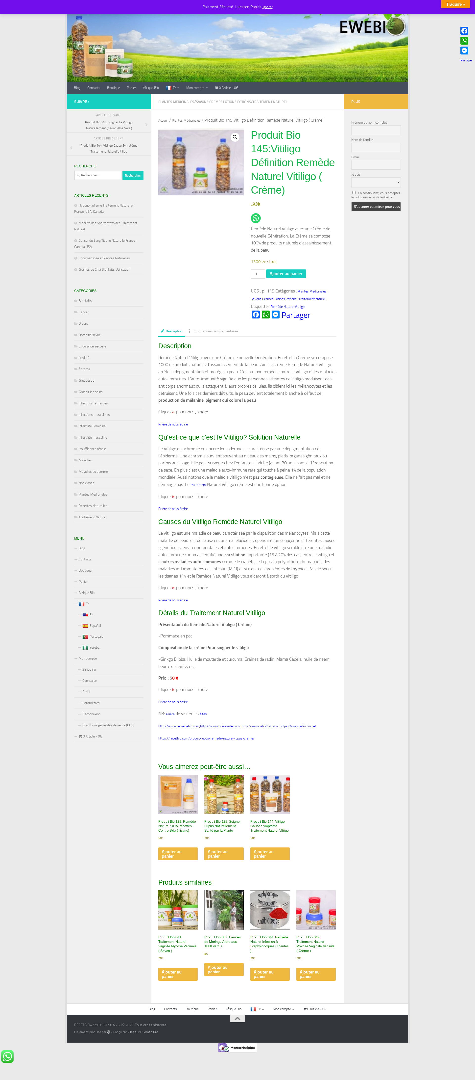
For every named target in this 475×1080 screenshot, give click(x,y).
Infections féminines (93, 403)
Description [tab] (174, 331)
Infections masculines (94, 415)
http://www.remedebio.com (178, 726)
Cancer (84, 312)
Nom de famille (362, 140)
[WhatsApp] (466, 41)
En (91, 615)
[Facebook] (466, 31)
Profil (86, 692)
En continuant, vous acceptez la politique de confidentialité (375, 195)
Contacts (93, 88)
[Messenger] (466, 50)
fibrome (84, 369)
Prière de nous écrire (173, 424)
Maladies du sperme (93, 472)
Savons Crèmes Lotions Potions (223, 102)
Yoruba (94, 647)
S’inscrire (89, 669)
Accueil (163, 120)
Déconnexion (91, 714)
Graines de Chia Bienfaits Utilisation (104, 269)
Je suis (356, 174)
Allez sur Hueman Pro (142, 1032)
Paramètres (91, 703)
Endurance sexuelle (92, 346)
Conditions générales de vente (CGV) (108, 725)
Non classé (86, 483)
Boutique (113, 88)
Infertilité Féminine (92, 426)
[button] (235, 137)
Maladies (85, 460)
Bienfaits (85, 301)
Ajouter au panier (286, 273)
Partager (296, 315)
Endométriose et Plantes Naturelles (104, 258)
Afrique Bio (151, 88)
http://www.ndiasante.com (220, 726)
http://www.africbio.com (260, 726)
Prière (170, 714)
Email (355, 157)
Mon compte (195, 88)
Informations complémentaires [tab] (215, 331)
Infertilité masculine (93, 437)
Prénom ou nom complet (369, 122)
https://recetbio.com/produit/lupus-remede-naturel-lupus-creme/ (206, 738)
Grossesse (86, 380)
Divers (83, 323)
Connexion (89, 681)
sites (203, 714)
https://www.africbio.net (298, 726)
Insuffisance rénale (92, 449)
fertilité (84, 358)
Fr (174, 88)
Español (95, 626)
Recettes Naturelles (93, 506)
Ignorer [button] (267, 7)
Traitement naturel (270, 102)
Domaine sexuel (90, 335)
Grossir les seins (91, 392)
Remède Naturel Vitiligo (288, 307)
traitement (198, 485)
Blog (77, 88)
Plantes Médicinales (176, 102)
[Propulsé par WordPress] (108, 1032)
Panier (131, 88)
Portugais (96, 636)
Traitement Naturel (92, 517)
